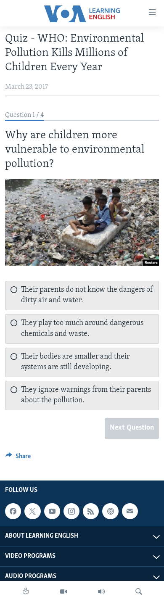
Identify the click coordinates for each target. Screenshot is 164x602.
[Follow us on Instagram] (71, 511)
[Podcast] (110, 511)
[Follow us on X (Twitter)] (32, 511)
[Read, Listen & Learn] (26, 591)
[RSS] (91, 511)
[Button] (18, 458)
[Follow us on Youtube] (52, 511)
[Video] (63, 591)
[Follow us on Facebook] (13, 511)
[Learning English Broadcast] (101, 591)
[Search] (138, 591)
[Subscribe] (130, 511)
